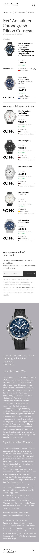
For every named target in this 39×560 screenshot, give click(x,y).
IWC (16, 12)
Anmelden (28, 273)
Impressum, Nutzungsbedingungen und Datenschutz (10, 550)
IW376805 (31, 12)
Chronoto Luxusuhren (7, 12)
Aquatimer (22, 12)
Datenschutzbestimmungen (24, 287)
